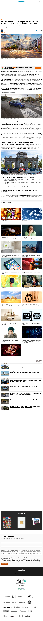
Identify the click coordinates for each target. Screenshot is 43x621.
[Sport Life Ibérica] (21, 581)
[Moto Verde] (14, 602)
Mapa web (28, 573)
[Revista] (7, 522)
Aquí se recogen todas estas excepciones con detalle (28, 140)
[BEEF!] (12, 616)
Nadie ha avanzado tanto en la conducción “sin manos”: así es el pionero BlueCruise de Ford (25, 380)
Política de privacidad (20, 573)
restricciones (9, 202)
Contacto (14, 573)
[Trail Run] (24, 607)
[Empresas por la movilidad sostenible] (21, 588)
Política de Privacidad (31, 552)
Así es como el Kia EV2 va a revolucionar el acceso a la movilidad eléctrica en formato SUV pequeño (23, 387)
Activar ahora (37, 68)
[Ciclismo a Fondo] (6, 611)
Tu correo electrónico (4, 544)
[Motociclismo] (21, 602)
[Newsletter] (22, 522)
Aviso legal (24, 573)
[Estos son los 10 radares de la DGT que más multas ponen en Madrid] (5, 373)
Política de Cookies (38, 552)
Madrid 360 (3, 202)
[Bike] (14, 611)
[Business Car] (21, 596)
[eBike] (5, 616)
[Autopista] (21, 1)
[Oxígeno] (23, 611)
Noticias (2, 19)
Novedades (7, 386)
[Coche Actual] (14, 596)
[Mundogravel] (28, 616)
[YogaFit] (33, 607)
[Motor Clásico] (30, 596)
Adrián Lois (3, 32)
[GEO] (19, 616)
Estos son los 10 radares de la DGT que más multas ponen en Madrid (25, 372)
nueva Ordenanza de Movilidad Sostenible (33, 73)
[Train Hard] (30, 611)
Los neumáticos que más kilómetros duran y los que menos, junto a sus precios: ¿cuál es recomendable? (25, 406)
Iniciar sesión (39, 1)
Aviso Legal (25, 552)
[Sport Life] (29, 602)
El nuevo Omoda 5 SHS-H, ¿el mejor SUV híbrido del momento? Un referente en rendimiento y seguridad (25, 393)
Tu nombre (3, 540)
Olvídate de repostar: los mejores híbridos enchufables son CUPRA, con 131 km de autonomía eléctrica (25, 400)
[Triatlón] (17, 607)
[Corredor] (7, 607)
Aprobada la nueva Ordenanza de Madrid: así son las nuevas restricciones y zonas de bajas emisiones (23, 366)
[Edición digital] (36, 521)
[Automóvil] (6, 602)
